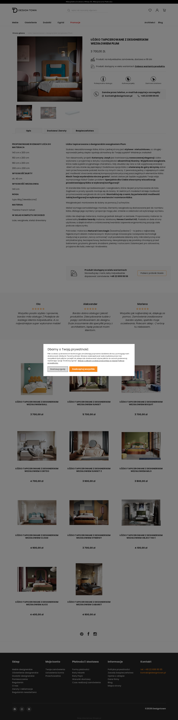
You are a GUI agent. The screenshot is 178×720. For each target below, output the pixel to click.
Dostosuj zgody (57, 369)
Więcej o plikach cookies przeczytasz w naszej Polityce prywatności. (86, 361)
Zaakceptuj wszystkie (83, 369)
